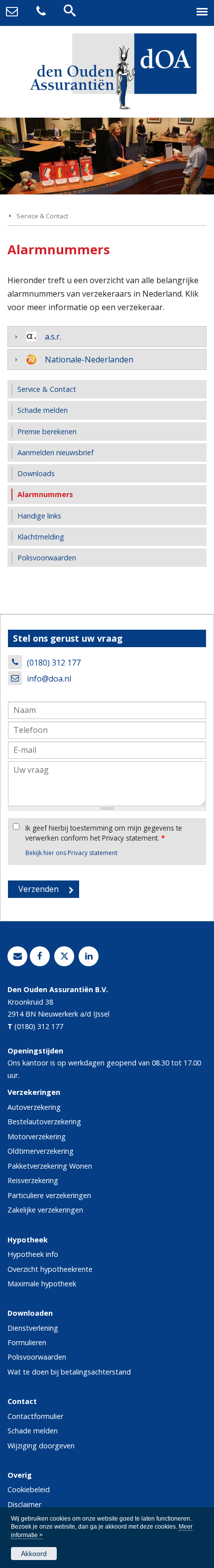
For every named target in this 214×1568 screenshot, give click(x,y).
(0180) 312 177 (54, 662)
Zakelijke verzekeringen (45, 1210)
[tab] (107, 336)
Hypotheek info (32, 1254)
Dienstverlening (32, 1328)
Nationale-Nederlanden (89, 359)
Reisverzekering (32, 1180)
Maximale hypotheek (41, 1283)
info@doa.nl (49, 678)
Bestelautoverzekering (44, 1121)
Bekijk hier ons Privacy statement (71, 853)
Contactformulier (35, 1416)
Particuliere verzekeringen (49, 1195)
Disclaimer (24, 1504)
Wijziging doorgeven (41, 1445)
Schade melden (32, 1430)
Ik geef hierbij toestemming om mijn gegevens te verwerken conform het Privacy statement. (103, 833)
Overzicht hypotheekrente (50, 1269)
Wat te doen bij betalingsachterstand (69, 1372)
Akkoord (34, 1554)
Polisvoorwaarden (36, 1357)
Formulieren (26, 1342)
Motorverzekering (36, 1136)
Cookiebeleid (28, 1489)
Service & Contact (42, 215)
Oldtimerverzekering (40, 1151)
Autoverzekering (34, 1107)
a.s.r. (53, 336)
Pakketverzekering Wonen (49, 1166)
